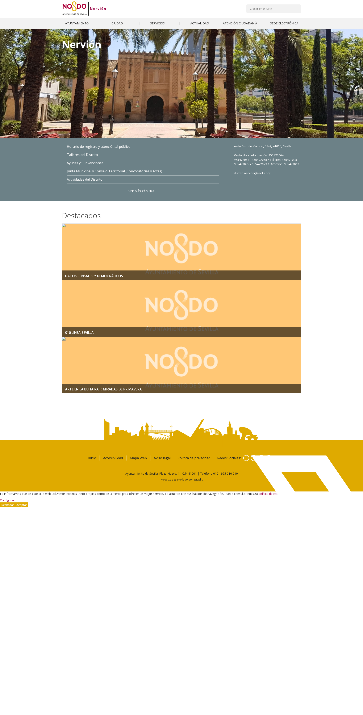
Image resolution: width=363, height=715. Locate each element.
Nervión (98, 8)
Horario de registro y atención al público (98, 146)
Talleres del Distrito (82, 155)
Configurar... (8, 500)
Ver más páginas (141, 191)
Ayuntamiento (77, 23)
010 (215, 473)
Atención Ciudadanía (240, 23)
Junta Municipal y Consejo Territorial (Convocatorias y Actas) (114, 171)
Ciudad (118, 23)
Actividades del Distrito (85, 179)
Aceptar (21, 505)
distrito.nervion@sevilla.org (252, 173)
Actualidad (199, 23)
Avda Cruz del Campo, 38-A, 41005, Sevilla (262, 146)
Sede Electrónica (284, 23)
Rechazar (7, 505)
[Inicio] (74, 8)
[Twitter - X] (254, 458)
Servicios (158, 23)
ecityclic (198, 479)
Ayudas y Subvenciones (85, 163)
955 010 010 (229, 473)
